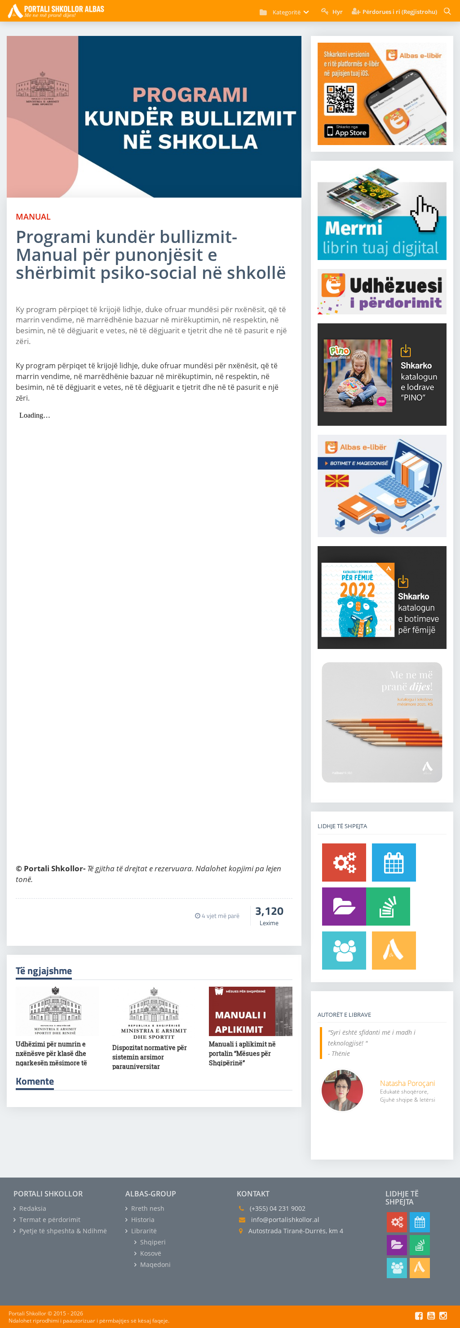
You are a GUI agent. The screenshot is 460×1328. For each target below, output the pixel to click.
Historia (142, 1219)
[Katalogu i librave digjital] (344, 906)
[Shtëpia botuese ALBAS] (394, 950)
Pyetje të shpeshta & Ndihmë (62, 1231)
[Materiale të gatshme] (344, 862)
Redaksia (32, 1208)
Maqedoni (154, 1264)
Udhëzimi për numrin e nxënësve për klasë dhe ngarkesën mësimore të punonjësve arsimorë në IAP (52, 1063)
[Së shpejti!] (394, 862)
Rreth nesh (146, 1208)
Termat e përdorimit (49, 1219)
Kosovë (149, 1253)
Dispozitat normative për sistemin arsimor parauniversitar (149, 1057)
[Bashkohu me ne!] (344, 950)
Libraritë (143, 1231)
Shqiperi (152, 1242)
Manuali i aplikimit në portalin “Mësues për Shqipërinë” (242, 1053)
